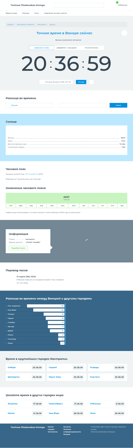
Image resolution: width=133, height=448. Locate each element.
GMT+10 (35, 174)
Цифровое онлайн (41, 48)
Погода (81, 82)
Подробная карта (18, 248)
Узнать (118, 105)
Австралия (42, 24)
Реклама (66, 434)
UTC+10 (28, 174)
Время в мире (11, 13)
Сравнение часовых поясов (55, 13)
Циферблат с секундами (67, 48)
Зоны (36, 13)
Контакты (67, 427)
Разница (25, 13)
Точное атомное (91, 48)
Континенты (53, 432)
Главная (10, 24)
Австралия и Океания (25, 24)
